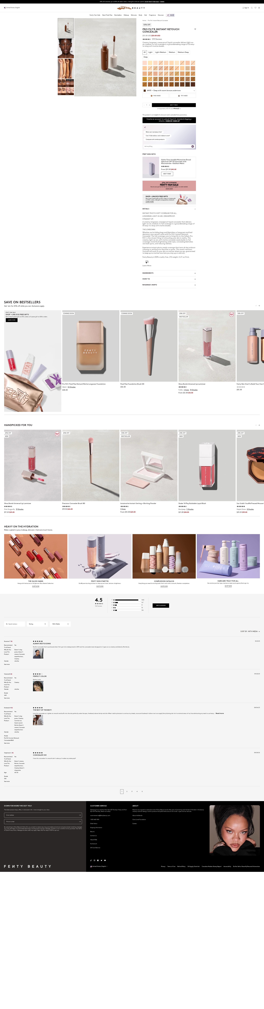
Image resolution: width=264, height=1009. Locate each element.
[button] (105, 57)
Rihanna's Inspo (150, 285)
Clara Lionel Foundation (139, 819)
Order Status (93, 823)
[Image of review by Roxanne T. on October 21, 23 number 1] (38, 653)
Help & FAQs (93, 839)
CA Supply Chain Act (193, 866)
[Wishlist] (255, 8)
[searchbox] (16, 624)
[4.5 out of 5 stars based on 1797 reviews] (147, 39)
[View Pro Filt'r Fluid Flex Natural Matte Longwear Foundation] (90, 346)
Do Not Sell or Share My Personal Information (246, 866)
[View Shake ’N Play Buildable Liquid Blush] (207, 465)
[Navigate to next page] (257, 791)
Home (144, 20)
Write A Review (161, 605)
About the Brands (137, 815)
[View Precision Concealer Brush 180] (90, 465)
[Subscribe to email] (80, 815)
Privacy (163, 866)
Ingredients (148, 273)
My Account (93, 843)
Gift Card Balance (95, 847)
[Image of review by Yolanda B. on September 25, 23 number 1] (38, 686)
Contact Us (93, 835)
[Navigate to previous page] (6, 791)
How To (146, 279)
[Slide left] (256, 305)
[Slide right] (259, 305)
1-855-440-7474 (94, 819)
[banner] (169, 186)
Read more (220, 713)
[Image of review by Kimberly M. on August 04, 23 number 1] (38, 720)
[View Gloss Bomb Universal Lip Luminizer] (207, 346)
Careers (135, 823)
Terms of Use (171, 866)
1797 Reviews (157, 39)
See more (7, 664)
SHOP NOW (35, 586)
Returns (92, 831)
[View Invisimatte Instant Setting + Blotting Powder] (149, 465)
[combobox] (37, 624)
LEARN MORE (11, 320)
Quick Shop (207, 378)
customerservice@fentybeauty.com (100, 815)
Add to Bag (167, 173)
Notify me (91, 378)
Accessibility (227, 866)
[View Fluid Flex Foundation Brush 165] (149, 346)
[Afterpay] (176, 108)
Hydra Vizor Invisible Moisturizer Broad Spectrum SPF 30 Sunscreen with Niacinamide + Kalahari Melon (176, 161)
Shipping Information (96, 827)
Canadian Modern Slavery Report (212, 866)
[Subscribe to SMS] (80, 822)
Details (146, 209)
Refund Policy (181, 866)
